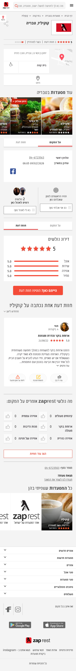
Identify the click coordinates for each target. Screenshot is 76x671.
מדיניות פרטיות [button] (66, 650)
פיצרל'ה (65, 123)
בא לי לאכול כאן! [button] (22, 210)
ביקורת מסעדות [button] (38, 653)
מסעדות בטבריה (52, 15)
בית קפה (41, 65)
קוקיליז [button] (65, 519)
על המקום (55, 225)
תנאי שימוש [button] (38, 650)
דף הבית (68, 15)
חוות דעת (53, 132)
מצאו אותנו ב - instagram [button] (16, 650)
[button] (6, 23)
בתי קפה (37, 15)
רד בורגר (33, 121)
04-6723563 (36, 157)
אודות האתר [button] (51, 650)
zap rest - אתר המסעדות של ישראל (6, 5)
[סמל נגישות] (11, 64)
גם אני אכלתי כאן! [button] (58, 207)
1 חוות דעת (50, 42)
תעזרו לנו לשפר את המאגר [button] (58, 479)
